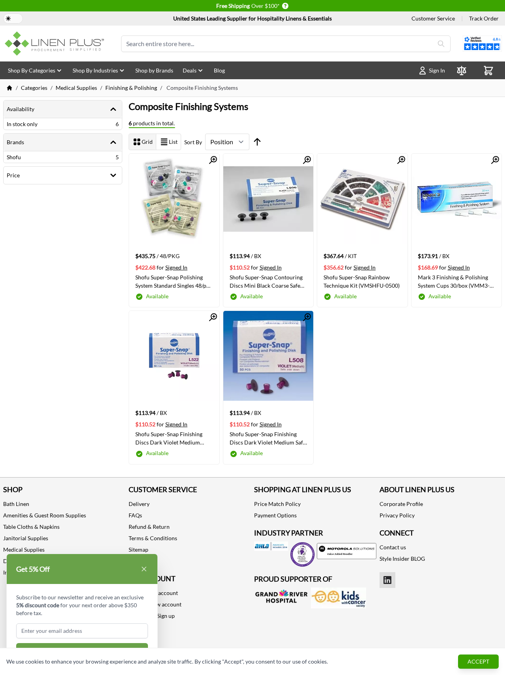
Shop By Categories (31, 70)
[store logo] (56, 43)
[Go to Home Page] (9, 88)
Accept (478, 661)
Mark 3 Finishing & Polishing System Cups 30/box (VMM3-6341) (454, 281)
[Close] (144, 569)
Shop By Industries (95, 70)
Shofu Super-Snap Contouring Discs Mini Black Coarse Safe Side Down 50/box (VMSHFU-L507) (266, 281)
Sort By (193, 142)
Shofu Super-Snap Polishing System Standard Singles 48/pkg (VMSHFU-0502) (173, 281)
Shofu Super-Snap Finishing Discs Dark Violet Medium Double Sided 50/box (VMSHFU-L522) (168, 438)
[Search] (441, 43)
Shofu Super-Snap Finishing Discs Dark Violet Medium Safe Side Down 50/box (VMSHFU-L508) (268, 438)
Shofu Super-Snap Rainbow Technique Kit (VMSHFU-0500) (362, 281)
